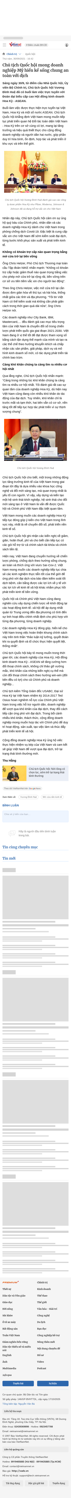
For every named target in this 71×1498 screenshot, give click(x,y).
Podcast (41, 1368)
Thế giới (42, 1302)
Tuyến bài (18, 1383)
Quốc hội (30, 54)
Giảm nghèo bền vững (15, 1341)
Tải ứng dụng (13, 1483)
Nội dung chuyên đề (48, 1348)
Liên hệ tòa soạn (12, 1411)
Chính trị (12, 54)
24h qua (7, 1375)
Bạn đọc (41, 1328)
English (6, 1355)
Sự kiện (53, 1383)
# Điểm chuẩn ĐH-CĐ (36, 45)
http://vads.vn (20, 1470)
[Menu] (4, 45)
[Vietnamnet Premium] (10, 1283)
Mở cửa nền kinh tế (52, 797)
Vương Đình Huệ (28, 797)
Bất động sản (10, 1328)
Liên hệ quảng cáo (14, 1449)
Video (40, 1361)
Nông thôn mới (46, 1341)
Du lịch (41, 1322)
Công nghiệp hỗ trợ (48, 1335)
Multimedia (9, 1368)
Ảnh (4, 1361)
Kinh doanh (44, 1289)
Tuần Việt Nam (11, 1335)
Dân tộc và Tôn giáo (13, 1295)
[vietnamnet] (15, 46)
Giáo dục (7, 1302)
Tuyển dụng (59, 1483)
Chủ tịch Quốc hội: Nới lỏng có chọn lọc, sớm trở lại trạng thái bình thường (47, 772)
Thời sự (6, 1289)
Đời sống (7, 1308)
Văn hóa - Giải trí (47, 1308)
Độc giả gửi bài (36, 1483)
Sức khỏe (7, 1315)
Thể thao (42, 1295)
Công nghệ (43, 1315)
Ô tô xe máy (9, 1322)
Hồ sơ (40, 1355)
